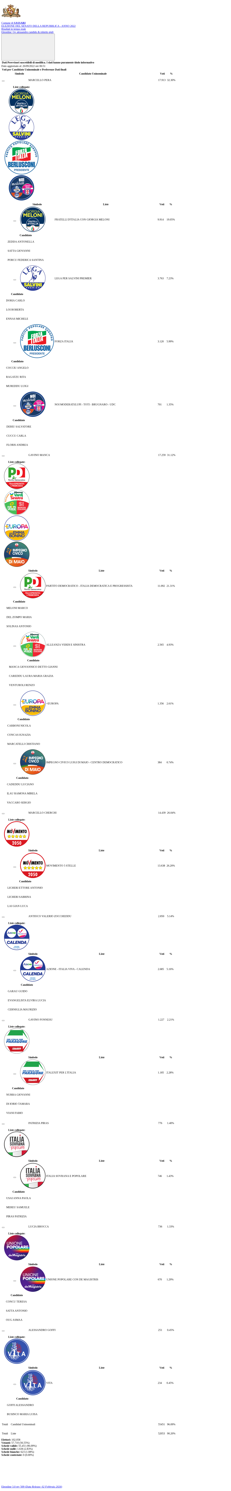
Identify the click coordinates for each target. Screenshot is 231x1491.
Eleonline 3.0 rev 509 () (31, 1486)
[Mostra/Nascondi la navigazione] (28, 47)
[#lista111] (14, 342)
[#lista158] (14, 1384)
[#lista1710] (14, 970)
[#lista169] (14, 867)
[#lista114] (14, 220)
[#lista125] (14, 1280)
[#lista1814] (14, 646)
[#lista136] (14, 1177)
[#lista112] (14, 279)
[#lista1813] (14, 704)
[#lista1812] (14, 763)
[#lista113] (14, 405)
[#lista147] (14, 1073)
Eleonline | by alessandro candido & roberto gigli (27, 32)
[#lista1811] (14, 587)
